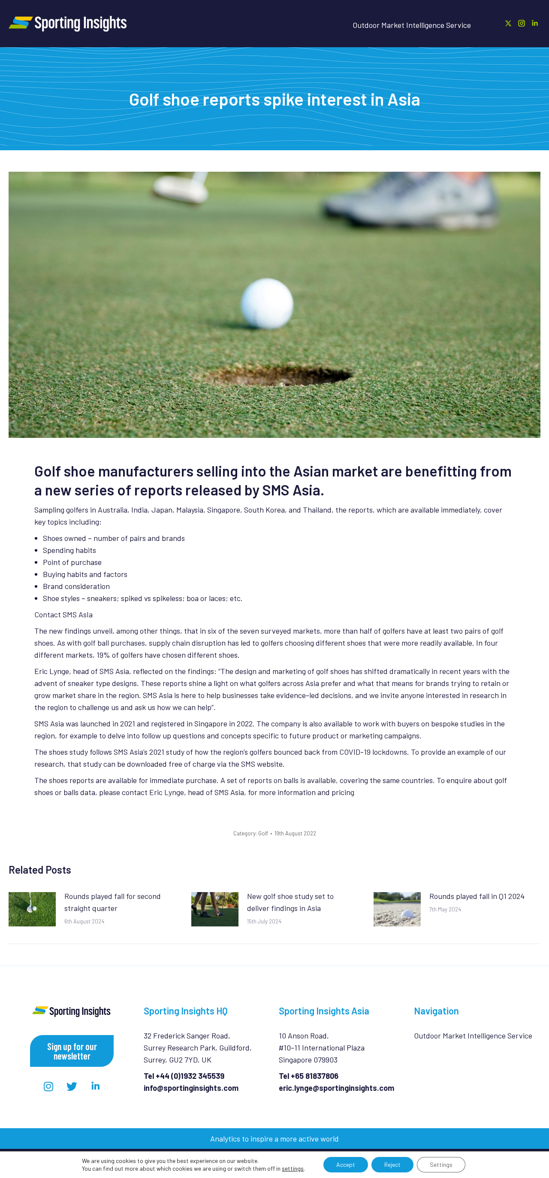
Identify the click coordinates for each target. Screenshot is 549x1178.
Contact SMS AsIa (63, 614)
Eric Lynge (166, 792)
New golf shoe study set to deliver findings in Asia (290, 902)
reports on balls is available (291, 780)
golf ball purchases (114, 642)
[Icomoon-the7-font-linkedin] (95, 1086)
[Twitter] (72, 1086)
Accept (345, 1164)
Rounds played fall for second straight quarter (112, 902)
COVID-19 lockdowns (373, 751)
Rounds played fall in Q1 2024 (477, 896)
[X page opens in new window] (508, 23)
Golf (263, 833)
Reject (392, 1164)
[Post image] (32, 909)
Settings (441, 1164)
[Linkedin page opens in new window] (534, 23)
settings (293, 1168)
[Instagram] (48, 1086)
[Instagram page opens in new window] (521, 23)
